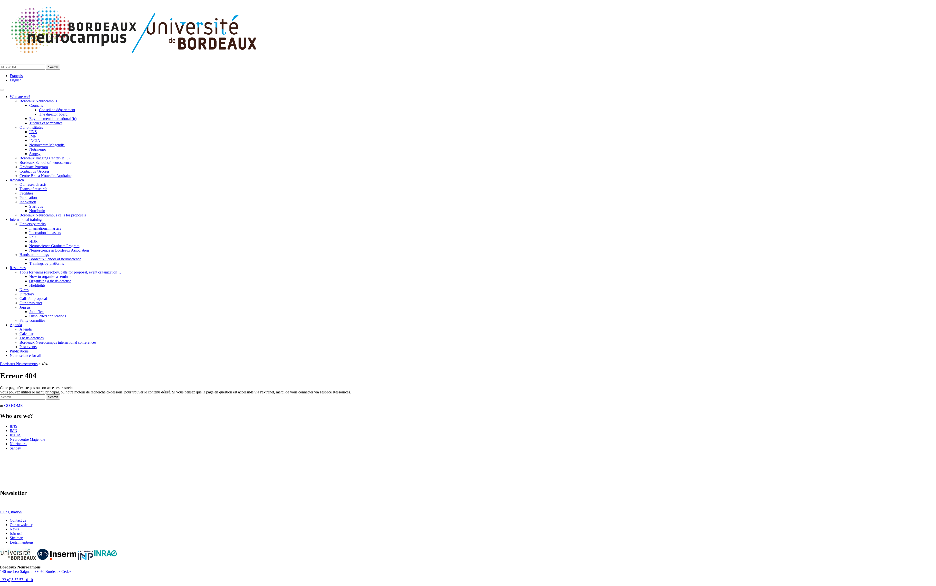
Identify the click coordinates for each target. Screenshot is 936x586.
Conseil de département (57, 110)
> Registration (11, 512)
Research (17, 180)
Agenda (16, 325)
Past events (28, 347)
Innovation (28, 202)
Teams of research (33, 189)
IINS (33, 132)
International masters (45, 228)
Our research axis (33, 184)
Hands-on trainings (34, 255)
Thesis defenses (32, 338)
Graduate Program (34, 167)
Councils (36, 105)
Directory (27, 294)
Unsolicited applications (47, 316)
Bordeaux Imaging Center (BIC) (44, 158)
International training (26, 219)
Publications (29, 197)
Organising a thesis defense (50, 281)
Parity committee (32, 320)
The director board (53, 114)
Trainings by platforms (46, 263)
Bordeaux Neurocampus (38, 101)
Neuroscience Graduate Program (54, 246)
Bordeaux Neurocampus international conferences (58, 342)
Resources (18, 268)
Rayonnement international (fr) (53, 119)
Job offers (36, 312)
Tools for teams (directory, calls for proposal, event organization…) (71, 272)
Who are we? (20, 97)
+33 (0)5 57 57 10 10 (16, 580)
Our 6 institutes (31, 127)
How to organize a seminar (50, 276)
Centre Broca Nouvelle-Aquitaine (45, 176)
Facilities (26, 193)
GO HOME (13, 405)
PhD (32, 237)
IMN (33, 136)
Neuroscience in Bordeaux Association (59, 250)
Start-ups (36, 206)
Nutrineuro (37, 149)
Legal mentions (21, 542)
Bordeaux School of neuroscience (45, 162)
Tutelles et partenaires (45, 123)
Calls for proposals (34, 298)
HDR (33, 241)
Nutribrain (37, 211)
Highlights (37, 285)
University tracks (33, 224)
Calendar (26, 334)
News (24, 290)
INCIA (34, 140)
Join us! (25, 307)
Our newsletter (31, 303)
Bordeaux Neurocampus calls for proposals (53, 215)
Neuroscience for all (25, 355)
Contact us (18, 520)
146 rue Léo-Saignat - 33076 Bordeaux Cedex (35, 571)
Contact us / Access (34, 171)
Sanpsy (34, 154)
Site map (16, 538)
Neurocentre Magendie (47, 145)
